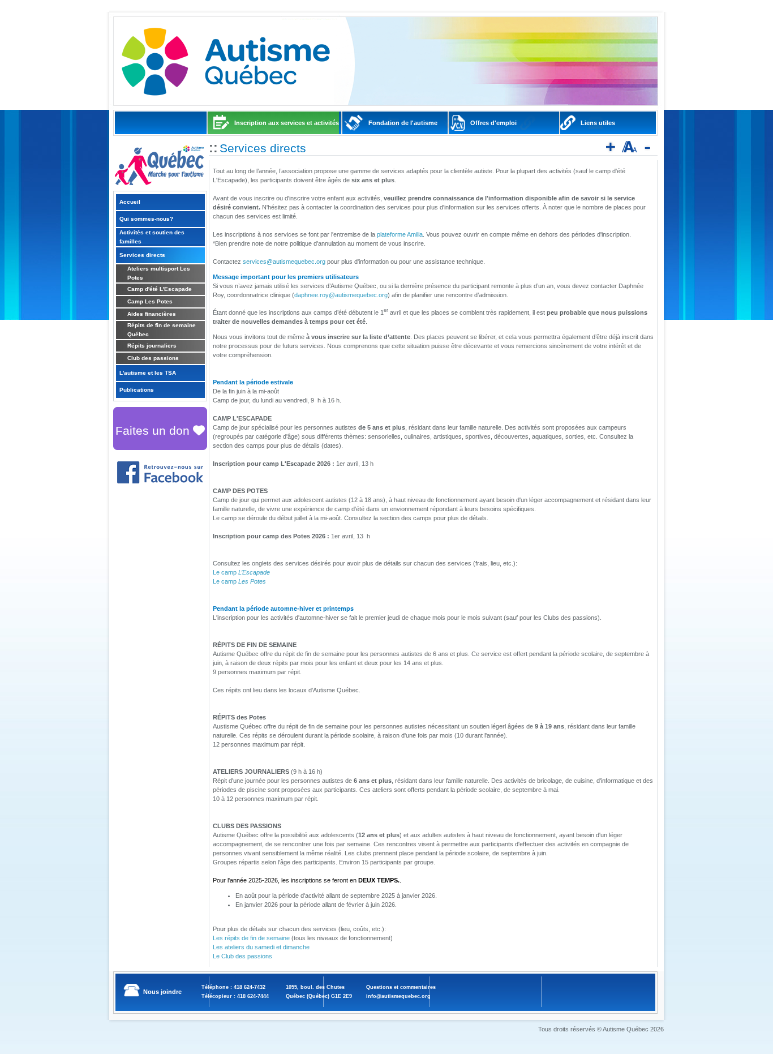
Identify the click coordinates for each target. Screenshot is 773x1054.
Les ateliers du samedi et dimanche (261, 947)
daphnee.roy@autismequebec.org (341, 295)
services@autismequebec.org (284, 261)
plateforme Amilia (400, 234)
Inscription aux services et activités (286, 122)
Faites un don (154, 430)
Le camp (241, 572)
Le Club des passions (242, 956)
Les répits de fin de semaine (251, 938)
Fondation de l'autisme (402, 122)
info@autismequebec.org (398, 996)
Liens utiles (598, 122)
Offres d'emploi (493, 122)
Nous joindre (162, 991)
